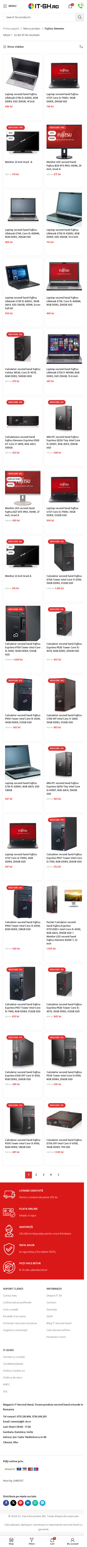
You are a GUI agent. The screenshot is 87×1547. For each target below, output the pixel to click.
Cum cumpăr (10, 1309)
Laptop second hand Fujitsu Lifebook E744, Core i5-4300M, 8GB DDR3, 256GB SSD (22, 233)
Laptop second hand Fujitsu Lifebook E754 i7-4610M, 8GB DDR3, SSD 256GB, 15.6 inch (63, 372)
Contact (51, 1302)
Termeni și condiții (14, 1357)
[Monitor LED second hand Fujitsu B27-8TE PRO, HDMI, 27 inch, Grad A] (22, 487)
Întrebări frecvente (14, 1316)
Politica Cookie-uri (14, 1371)
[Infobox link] (80, 6)
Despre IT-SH (54, 1295)
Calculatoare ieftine (58, 1330)
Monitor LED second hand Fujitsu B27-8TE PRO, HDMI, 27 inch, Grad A (22, 512)
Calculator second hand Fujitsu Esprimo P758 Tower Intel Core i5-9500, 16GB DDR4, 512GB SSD (22, 649)
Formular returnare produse (20, 1323)
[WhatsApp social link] (35, 1503)
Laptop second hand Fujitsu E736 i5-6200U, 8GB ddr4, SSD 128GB (22, 786)
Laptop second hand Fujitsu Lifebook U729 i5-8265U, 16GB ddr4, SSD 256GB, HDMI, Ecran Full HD (22, 303)
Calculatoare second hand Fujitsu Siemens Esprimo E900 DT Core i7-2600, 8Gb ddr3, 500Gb (22, 442)
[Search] (79, 17)
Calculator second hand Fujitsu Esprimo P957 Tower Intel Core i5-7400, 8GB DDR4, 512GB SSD (22, 1008)
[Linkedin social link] (28, 1503)
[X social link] (13, 1503)
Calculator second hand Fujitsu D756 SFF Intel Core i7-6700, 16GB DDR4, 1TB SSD (64, 1143)
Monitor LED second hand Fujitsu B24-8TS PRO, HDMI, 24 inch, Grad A (64, 165)
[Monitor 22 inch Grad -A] (22, 141)
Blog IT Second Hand (59, 1323)
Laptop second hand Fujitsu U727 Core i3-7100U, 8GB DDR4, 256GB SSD (21, 858)
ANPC (6, 1384)
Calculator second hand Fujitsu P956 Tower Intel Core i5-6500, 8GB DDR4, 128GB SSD (22, 926)
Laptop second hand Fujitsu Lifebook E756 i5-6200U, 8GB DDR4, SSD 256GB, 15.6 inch (63, 233)
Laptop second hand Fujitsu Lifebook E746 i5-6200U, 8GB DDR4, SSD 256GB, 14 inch (21, 98)
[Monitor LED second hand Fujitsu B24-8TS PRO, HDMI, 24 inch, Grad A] (64, 141)
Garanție (52, 1309)
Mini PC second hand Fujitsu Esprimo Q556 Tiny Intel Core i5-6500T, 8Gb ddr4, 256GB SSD (63, 442)
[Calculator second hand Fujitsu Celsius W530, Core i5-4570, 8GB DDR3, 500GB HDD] (22, 348)
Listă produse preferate (17, 1302)
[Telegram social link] (42, 1503)
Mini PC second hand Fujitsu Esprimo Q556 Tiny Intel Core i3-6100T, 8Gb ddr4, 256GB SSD (63, 788)
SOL (5, 1391)
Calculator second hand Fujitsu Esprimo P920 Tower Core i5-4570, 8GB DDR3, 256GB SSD (64, 647)
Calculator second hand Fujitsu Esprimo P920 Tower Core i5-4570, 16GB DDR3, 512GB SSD (64, 1008)
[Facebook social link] (6, 1503)
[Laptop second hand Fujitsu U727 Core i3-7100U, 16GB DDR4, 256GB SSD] (64, 73)
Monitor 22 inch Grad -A (18, 162)
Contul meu (10, 1295)
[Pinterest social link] (21, 1503)
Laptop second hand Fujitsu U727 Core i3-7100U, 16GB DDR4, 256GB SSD (62, 98)
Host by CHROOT (13, 1481)
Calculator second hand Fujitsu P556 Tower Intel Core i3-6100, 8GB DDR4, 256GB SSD (64, 1076)
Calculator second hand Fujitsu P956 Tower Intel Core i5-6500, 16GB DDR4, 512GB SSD (22, 719)
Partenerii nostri (56, 1337)
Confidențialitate (13, 1364)
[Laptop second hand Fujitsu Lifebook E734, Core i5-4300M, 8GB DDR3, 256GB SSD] (64, 277)
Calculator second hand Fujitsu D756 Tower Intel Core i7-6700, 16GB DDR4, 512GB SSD (64, 579)
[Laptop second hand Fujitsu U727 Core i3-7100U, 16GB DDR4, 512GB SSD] (64, 487)
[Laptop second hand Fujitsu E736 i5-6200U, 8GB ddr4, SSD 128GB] (22, 762)
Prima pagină (11, 29)
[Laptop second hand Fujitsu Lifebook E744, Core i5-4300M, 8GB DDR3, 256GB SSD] (22, 209)
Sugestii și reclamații (15, 1330)
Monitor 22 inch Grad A (18, 576)
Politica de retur (12, 1377)
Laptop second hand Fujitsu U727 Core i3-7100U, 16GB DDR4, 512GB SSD (62, 512)
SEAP (50, 1316)
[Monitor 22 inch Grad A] (22, 555)
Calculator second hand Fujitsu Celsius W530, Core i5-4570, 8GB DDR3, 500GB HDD (22, 372)
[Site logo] (43, 6)
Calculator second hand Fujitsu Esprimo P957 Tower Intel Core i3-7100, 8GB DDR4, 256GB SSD (64, 858)
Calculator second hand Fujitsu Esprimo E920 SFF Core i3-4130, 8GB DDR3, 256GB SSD (22, 1076)
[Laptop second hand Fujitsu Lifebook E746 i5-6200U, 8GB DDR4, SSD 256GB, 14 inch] (22, 73)
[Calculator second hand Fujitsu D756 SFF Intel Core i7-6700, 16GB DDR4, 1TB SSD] (64, 1119)
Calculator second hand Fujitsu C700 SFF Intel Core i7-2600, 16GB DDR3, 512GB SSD (64, 719)
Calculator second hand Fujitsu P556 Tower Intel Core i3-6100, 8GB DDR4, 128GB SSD (22, 1143)
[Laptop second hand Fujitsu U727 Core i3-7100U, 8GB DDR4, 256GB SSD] (22, 834)
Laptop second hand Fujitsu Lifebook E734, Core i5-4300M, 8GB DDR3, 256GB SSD (64, 301)
